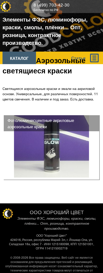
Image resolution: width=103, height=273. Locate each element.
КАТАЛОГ (19, 58)
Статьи (78, 58)
